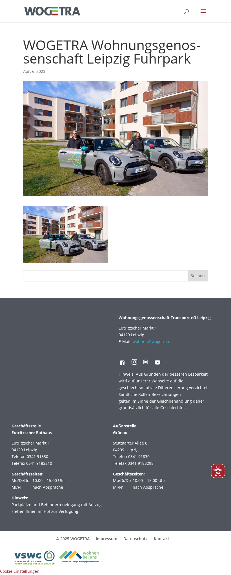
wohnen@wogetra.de (153, 341)
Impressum (106, 538)
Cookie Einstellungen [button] (19, 571)
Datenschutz (135, 538)
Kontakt (161, 538)
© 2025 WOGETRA (73, 538)
